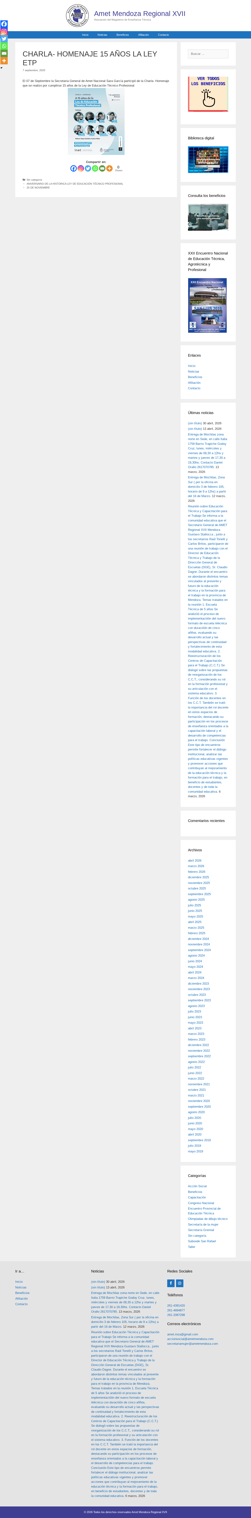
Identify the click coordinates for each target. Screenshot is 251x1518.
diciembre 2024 (198, 939)
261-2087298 (176, 1315)
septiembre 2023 (199, 1000)
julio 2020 (194, 1118)
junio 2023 (195, 1017)
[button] (208, 97)
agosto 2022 (196, 1062)
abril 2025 (194, 922)
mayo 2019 (195, 1151)
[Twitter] (88, 168)
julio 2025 (194, 905)
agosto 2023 (196, 1006)
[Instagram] (81, 168)
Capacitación (197, 1197)
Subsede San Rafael (202, 1241)
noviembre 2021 (199, 1084)
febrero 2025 (196, 933)
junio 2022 (195, 1073)
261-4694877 (176, 1310)
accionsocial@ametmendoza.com (190, 1339)
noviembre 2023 (199, 989)
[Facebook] (73, 168)
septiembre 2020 (199, 1106)
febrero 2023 (196, 1039)
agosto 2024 (196, 955)
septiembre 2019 (199, 1140)
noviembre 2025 (199, 883)
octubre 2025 (197, 888)
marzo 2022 (196, 1078)
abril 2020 (194, 1134)
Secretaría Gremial (201, 1230)
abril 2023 (194, 1028)
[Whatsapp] (95, 168)
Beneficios (122, 34)
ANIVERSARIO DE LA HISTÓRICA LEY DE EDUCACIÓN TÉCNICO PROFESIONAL (75, 183)
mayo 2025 (195, 916)
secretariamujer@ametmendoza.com (192, 1343)
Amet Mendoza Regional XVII (140, 13)
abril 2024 (194, 972)
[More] (109, 168)
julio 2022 (194, 1067)
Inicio (85, 34)
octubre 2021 (197, 1090)
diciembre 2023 (198, 983)
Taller (191, 1247)
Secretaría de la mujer (203, 1224)
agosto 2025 (196, 899)
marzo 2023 (196, 1034)
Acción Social (197, 1186)
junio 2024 (195, 961)
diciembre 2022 (198, 1045)
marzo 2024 (196, 978)
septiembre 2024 (199, 950)
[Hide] (1, 67)
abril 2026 (194, 860)
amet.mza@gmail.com (182, 1334)
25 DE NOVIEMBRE (38, 187)
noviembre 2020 (199, 1101)
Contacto (163, 34)
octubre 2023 (197, 995)
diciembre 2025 (198, 877)
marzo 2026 (196, 866)
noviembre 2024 (199, 944)
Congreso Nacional (201, 1203)
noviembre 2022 (199, 1050)
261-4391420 (176, 1305)
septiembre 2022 (199, 1056)
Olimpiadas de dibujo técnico (207, 1219)
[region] (208, 97)
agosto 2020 (196, 1112)
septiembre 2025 (199, 894)
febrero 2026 (196, 872)
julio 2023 (194, 1011)
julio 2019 (194, 1145)
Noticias (102, 34)
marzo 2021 (196, 1095)
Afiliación (143, 34)
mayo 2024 (195, 966)
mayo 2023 (195, 1022)
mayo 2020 (195, 1129)
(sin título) (195, 423)
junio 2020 (195, 1123)
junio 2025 (195, 911)
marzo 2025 (196, 927)
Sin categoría (34, 179)
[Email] (102, 168)
